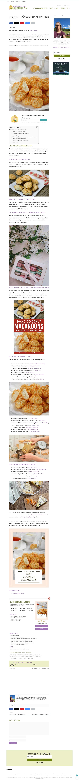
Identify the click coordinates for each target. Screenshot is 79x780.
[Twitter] (11, 705)
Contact (12, 1)
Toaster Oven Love (39, 474)
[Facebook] (9, 705)
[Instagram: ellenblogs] (12, 664)
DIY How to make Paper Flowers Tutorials (18, 714)
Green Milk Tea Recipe (18, 593)
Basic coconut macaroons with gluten (21, 140)
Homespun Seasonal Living (37, 364)
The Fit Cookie (29, 372)
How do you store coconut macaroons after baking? (24, 135)
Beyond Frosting (32, 476)
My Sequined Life (39, 374)
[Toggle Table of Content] (36, 127)
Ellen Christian (34, 30)
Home (8, 1)
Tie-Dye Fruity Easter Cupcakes (29, 517)
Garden (45, 8)
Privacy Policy (24, 1)
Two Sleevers (41, 420)
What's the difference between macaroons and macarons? (25, 136)
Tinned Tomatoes (34, 431)
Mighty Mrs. (38, 370)
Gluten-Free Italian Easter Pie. (39, 515)
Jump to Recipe (13, 27)
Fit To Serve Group (33, 429)
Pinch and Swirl (32, 478)
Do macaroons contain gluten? (19, 131)
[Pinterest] (14, 705)
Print (42, 626)
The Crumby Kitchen (41, 469)
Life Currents (35, 425)
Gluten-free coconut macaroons (19, 138)
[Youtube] (15, 705)
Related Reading (16, 142)
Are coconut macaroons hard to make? (21, 133)
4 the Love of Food (34, 471)
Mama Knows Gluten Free (34, 368)
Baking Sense (34, 377)
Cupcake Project (33, 418)
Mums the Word (32, 467)
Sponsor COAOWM (38, 8)
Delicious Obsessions (32, 427)
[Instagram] (12, 705)
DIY (67, 8)
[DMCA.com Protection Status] (9, 769)
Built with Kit (61, 59)
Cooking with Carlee (33, 366)
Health (51, 8)
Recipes (63, 8)
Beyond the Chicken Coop (42, 423)
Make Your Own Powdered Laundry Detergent (40, 714)
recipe (12, 15)
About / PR (17, 1)
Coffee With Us (40, 379)
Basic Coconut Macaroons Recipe (18, 129)
